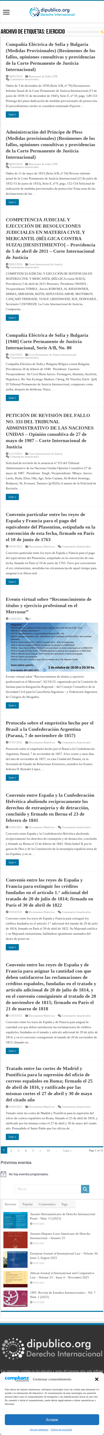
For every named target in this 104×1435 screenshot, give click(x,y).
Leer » (12, 114)
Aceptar (52, 1420)
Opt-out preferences (39, 1429)
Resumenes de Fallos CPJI (43, 76)
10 (48, 1150)
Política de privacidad (61, 1429)
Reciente (10, 1204)
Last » (67, 1150)
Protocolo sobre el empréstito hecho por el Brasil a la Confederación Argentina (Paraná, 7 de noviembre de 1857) (50, 729)
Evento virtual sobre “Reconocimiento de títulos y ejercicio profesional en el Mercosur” (48, 605)
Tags (64, 1204)
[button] (96, 1379)
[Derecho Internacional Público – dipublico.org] (52, 11)
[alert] (52, 1174)
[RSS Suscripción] (101, 32)
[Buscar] (85, 1189)
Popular (27, 1204)
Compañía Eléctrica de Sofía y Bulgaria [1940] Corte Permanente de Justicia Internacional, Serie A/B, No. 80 (47, 341)
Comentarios (47, 1204)
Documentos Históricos (42, 546)
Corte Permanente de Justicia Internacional (52, 354)
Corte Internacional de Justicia (45, 264)
